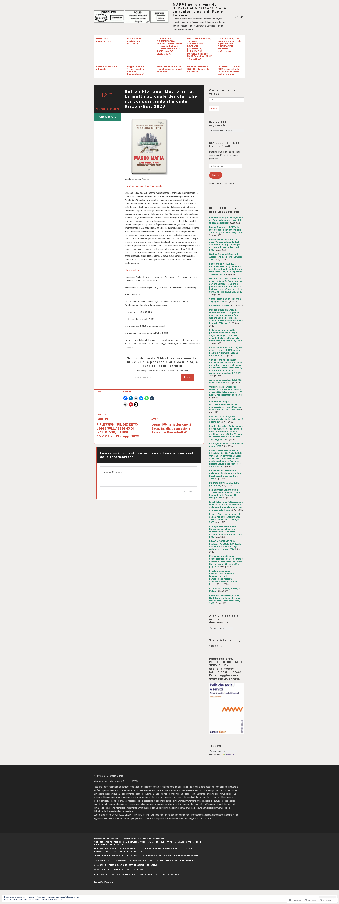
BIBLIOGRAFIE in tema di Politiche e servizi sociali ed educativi (169, 69)
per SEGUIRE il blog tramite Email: (224, 144)
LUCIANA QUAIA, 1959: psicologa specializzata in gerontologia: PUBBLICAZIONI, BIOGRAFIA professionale (229, 45)
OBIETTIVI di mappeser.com (103, 39)
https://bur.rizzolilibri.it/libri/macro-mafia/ (144, 186)
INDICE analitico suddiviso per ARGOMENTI (134, 41)
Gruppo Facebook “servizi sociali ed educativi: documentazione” (135, 70)
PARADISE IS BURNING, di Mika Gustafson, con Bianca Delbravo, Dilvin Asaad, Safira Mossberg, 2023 (225, 599)
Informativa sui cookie (56, 899)
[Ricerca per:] (226, 100)
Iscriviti (187, 377)
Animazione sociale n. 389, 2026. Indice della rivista (225, 381)
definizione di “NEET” (219, 305)
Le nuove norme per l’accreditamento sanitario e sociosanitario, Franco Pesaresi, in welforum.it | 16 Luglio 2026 (225, 405)
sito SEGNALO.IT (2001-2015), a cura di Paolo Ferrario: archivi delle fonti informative (229, 70)
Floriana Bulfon (132, 270)
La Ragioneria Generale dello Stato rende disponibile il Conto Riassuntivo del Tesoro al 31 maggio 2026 (225, 494)
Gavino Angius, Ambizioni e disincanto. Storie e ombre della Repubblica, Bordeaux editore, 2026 (225, 474)
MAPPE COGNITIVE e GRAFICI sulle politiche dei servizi (198, 69)
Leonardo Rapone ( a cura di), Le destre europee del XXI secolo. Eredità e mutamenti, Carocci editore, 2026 (225, 351)
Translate (230, 754)
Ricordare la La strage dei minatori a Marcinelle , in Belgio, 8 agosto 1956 (226, 419)
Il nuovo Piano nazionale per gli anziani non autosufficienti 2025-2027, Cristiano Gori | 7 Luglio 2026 (225, 518)
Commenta (187, 491)
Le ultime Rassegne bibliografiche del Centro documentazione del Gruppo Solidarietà (226, 220)
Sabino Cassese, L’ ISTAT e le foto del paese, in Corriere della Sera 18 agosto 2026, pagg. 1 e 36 (226, 230)
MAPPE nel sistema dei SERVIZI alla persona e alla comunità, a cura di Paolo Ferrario (199, 10)
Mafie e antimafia (108, 117)
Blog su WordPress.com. (104, 882)
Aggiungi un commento (107, 109)
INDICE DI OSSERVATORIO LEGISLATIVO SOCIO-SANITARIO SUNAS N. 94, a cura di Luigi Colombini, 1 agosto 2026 (225, 545)
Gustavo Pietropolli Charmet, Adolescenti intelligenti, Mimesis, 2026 (225, 257)
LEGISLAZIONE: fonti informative (106, 67)
